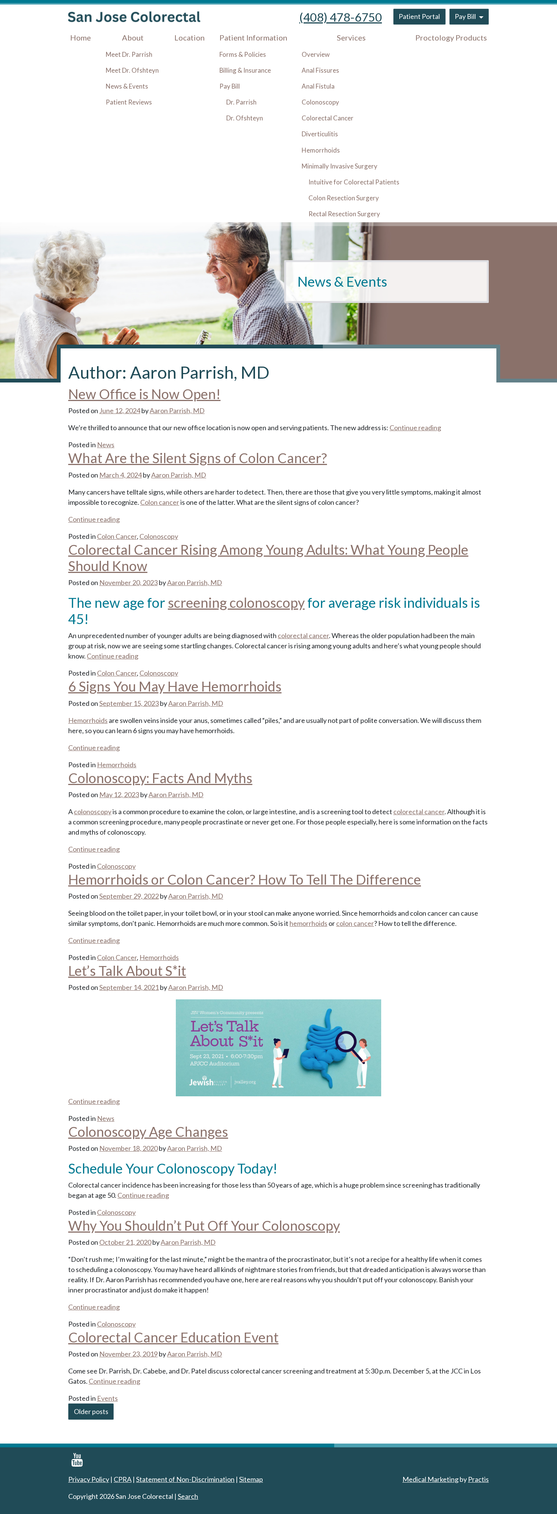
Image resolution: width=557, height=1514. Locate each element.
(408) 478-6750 (340, 17)
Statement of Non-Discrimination (185, 1479)
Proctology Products (451, 37)
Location (189, 37)
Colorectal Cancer (328, 118)
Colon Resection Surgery (343, 198)
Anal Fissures (320, 70)
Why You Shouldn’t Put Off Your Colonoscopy (204, 1225)
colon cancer (355, 923)
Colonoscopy (320, 102)
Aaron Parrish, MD (177, 410)
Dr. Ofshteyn (244, 118)
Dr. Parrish (241, 102)
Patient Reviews (129, 102)
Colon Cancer (117, 536)
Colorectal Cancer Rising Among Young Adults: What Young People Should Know (268, 557)
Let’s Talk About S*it (127, 970)
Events (107, 1398)
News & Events (127, 86)
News (105, 444)
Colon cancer (159, 502)
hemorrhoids (308, 923)
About (133, 37)
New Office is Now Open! (144, 394)
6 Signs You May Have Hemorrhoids (175, 686)
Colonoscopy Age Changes (148, 1131)
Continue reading (415, 427)
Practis (478, 1479)
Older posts (91, 1411)
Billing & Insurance (245, 70)
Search (188, 1496)
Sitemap (251, 1479)
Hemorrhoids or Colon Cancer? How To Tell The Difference (244, 879)
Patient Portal (419, 16)
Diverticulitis (320, 134)
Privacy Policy (88, 1479)
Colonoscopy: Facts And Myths (160, 777)
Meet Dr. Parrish (129, 54)
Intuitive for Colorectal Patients (353, 182)
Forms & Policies (242, 54)
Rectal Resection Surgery (344, 214)
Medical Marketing (430, 1479)
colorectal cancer (303, 635)
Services (351, 37)
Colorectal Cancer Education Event (173, 1337)
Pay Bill (465, 16)
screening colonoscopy (236, 602)
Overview (316, 54)
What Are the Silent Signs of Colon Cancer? (197, 458)
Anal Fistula (318, 86)
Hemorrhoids (321, 150)
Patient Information (253, 37)
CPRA (122, 1479)
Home (80, 37)
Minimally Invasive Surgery (339, 166)
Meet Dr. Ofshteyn (132, 70)
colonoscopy (92, 811)
